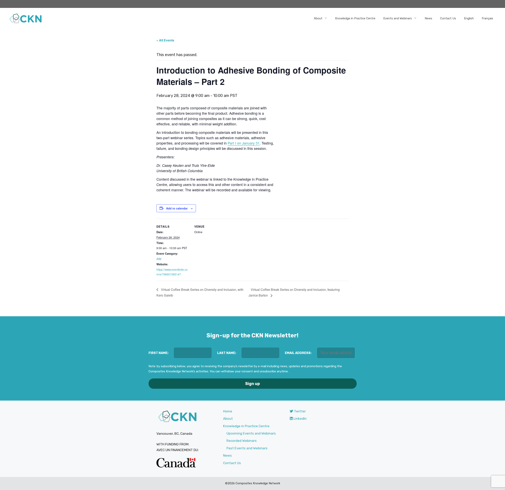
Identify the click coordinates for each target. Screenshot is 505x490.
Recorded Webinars (241, 441)
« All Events (165, 40)
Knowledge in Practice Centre (355, 18)
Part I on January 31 (244, 142)
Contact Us (448, 18)
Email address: (298, 353)
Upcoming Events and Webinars (251, 433)
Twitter (299, 411)
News (428, 18)
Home (227, 411)
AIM (158, 259)
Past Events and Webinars (246, 448)
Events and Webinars (397, 18)
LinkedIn (300, 419)
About (318, 18)
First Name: (158, 353)
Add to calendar (177, 208)
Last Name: (226, 353)
